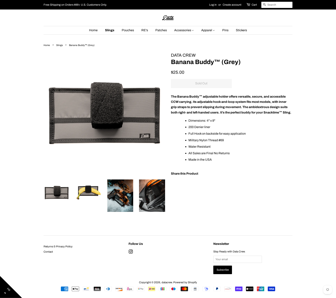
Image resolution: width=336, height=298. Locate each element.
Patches (161, 30)
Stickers (241, 30)
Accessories (183, 30)
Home (93, 30)
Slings (109, 30)
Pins (225, 30)
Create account (232, 4)
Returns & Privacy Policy (58, 246)
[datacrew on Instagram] (131, 252)
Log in (213, 4)
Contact (48, 251)
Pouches (128, 30)
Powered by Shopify (185, 282)
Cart (254, 4)
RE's (144, 30)
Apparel (207, 30)
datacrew (167, 282)
